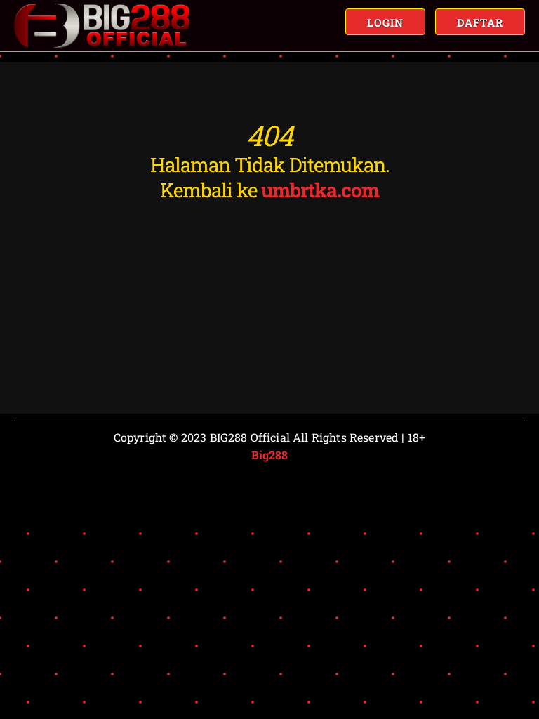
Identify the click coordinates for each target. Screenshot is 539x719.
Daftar (480, 22)
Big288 (269, 454)
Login (385, 22)
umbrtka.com (320, 190)
